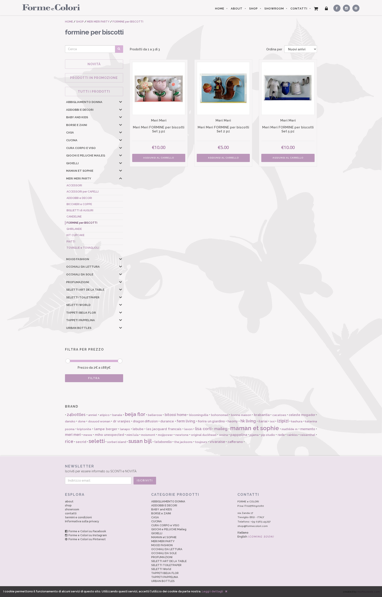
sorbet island (116, 442)
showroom (72, 509)
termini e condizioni (78, 517)
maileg (220, 428)
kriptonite (84, 429)
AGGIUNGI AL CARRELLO (158, 157)
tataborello (163, 442)
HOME (219, 8)
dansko (70, 421)
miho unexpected (109, 435)
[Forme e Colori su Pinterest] (355, 7)
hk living (248, 421)
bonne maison (241, 415)
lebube (138, 429)
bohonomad (219, 415)
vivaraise (217, 442)
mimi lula (132, 435)
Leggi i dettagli (212, 591)
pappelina (238, 435)
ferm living (186, 421)
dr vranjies (121, 421)
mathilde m (290, 429)
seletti (97, 441)
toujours (201, 442)
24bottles (76, 414)
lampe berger (105, 429)
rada (281, 435)
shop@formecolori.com (252, 526)
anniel (92, 415)
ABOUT (237, 8)
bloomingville (198, 415)
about (69, 501)
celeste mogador (302, 415)
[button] (120, 101)
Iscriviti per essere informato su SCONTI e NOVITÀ (100, 468)
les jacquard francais (163, 429)
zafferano (235, 442)
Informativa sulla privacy (82, 521)
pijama (254, 435)
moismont (148, 435)
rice (69, 441)
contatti (70, 513)
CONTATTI (298, 8)
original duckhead (203, 435)
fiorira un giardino (211, 421)
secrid (81, 442)
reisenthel (307, 435)
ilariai (262, 421)
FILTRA (94, 378)
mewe (87, 435)
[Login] (326, 8)
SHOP (253, 8)
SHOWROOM (274, 8)
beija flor (135, 414)
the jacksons (183, 442)
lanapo (125, 429)
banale (117, 415)
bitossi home (176, 415)
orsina (223, 435)
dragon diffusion (145, 421)
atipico (105, 415)
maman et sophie (254, 428)
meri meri (73, 435)
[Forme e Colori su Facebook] (336, 7)
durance (167, 421)
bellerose (155, 415)
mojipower (165, 435)
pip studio (268, 435)
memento (307, 429)
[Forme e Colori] (49, 7)
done (82, 421)
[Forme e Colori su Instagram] (345, 7)
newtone (182, 435)
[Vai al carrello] (316, 8)
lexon (188, 429)
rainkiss (292, 435)
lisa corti (203, 428)
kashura (296, 421)
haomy (232, 421)
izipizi (283, 420)
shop (68, 505)
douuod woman (99, 421)
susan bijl (140, 441)
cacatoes (279, 415)
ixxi (272, 421)
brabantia (262, 415)
